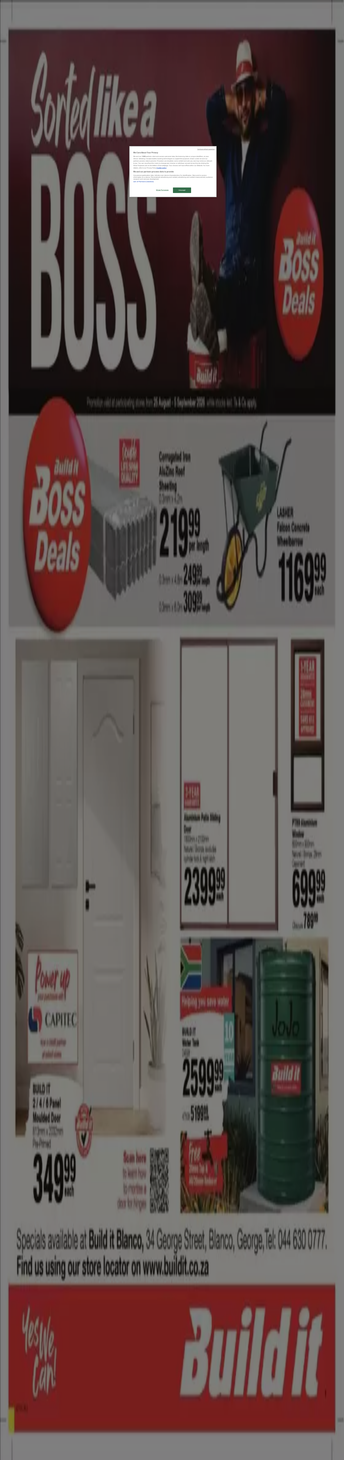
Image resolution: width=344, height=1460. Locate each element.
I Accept (182, 190)
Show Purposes (162, 190)
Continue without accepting (206, 149)
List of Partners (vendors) (143, 182)
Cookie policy (161, 168)
